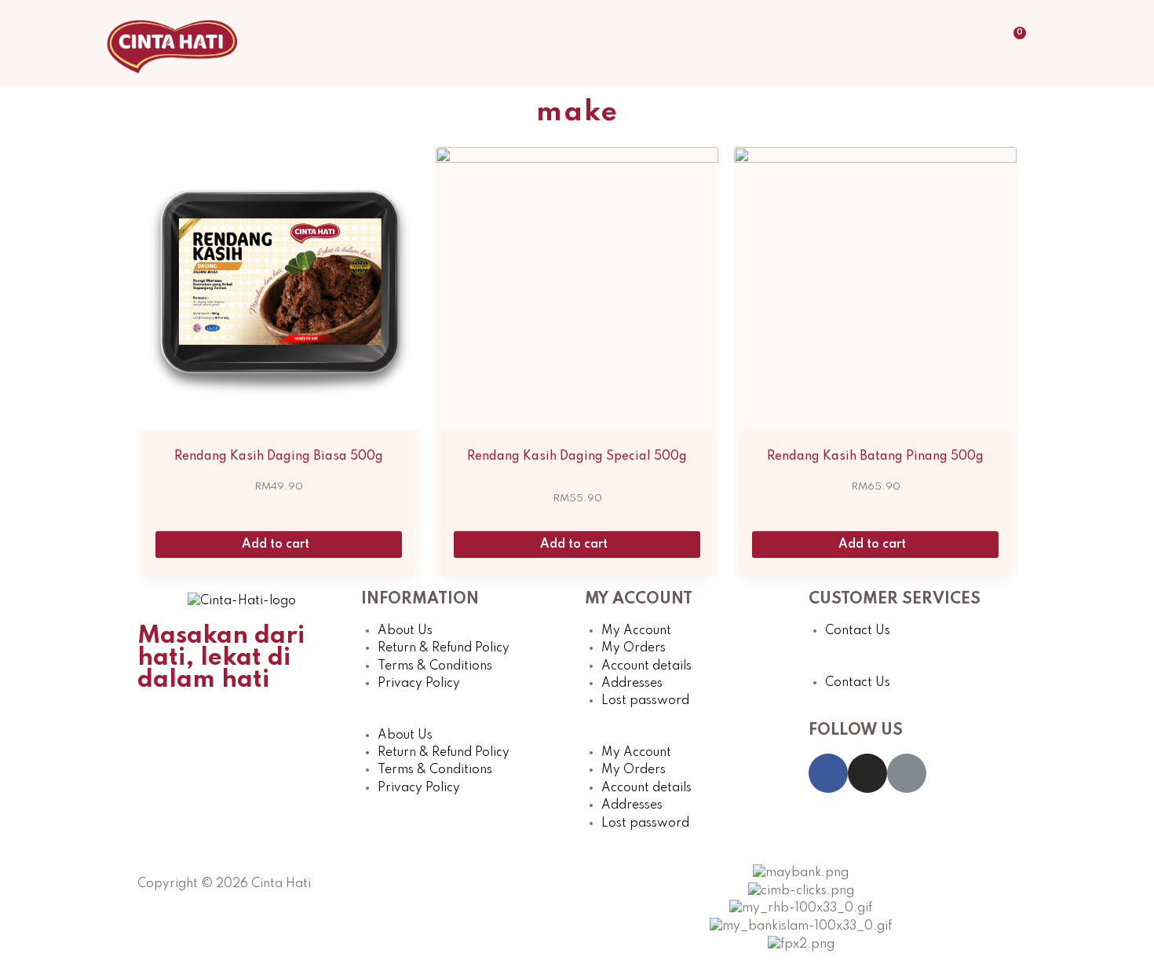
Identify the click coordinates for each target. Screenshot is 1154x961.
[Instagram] (867, 773)
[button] (465, 717)
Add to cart (277, 544)
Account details (646, 666)
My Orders (633, 648)
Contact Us (857, 631)
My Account (636, 631)
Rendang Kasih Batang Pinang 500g (875, 456)
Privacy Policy (419, 683)
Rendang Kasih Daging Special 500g (577, 456)
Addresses (632, 683)
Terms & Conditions (435, 666)
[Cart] (1015, 42)
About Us (405, 631)
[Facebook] (828, 773)
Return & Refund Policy (443, 648)
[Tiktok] (906, 773)
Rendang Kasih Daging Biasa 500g (278, 456)
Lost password (645, 701)
